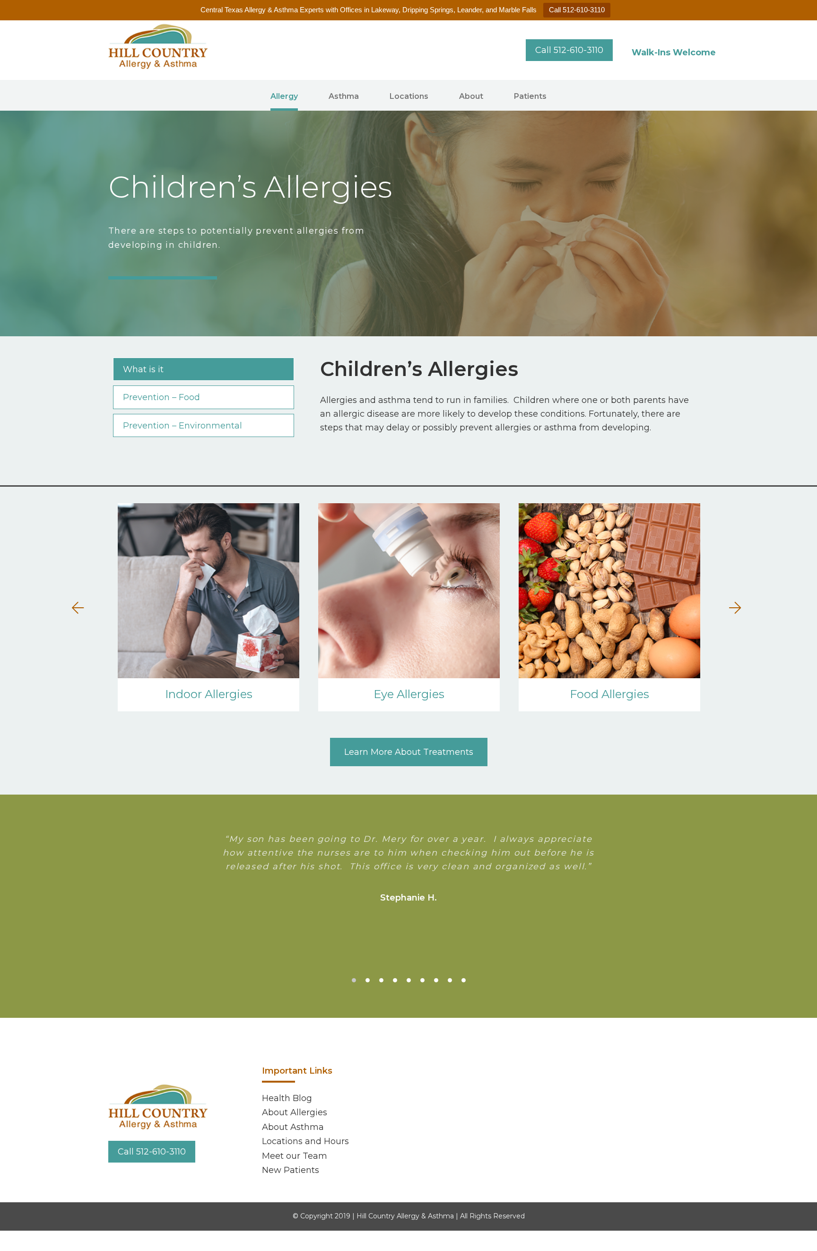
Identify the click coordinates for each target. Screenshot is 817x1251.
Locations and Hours (305, 1141)
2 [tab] (367, 980)
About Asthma (293, 1127)
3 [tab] (381, 980)
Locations (409, 96)
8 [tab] (450, 980)
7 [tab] (436, 980)
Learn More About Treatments (408, 752)
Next (732, 609)
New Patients (290, 1170)
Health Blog (287, 1098)
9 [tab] (463, 980)
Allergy (284, 96)
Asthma (344, 96)
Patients (530, 96)
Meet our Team (294, 1156)
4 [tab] (395, 980)
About (471, 96)
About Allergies (294, 1112)
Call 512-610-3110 (577, 10)
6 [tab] (422, 980)
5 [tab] (409, 980)
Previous (79, 609)
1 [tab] (354, 980)
